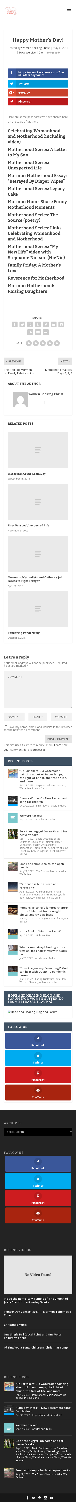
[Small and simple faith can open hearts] (13, 866)
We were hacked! (30, 815)
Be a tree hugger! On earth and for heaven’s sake (43, 833)
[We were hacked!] (13, 818)
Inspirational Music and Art (50, 785)
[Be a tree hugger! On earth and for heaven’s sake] (13, 834)
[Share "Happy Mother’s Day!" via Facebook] (15, 324)
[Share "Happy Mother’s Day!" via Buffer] (61, 324)
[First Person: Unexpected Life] (38, 502)
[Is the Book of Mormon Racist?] (13, 934)
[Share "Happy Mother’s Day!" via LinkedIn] (53, 324)
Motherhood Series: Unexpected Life (28, 165)
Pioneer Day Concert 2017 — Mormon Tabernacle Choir (37, 1313)
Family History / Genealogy (44, 1451)
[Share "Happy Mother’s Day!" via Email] (38, 332)
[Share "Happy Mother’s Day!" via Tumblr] (38, 324)
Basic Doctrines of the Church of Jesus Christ (39, 840)
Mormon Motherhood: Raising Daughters (31, 288)
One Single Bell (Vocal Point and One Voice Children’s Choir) (32, 1336)
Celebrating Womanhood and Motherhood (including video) (37, 136)
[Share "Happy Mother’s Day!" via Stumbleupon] (30, 332)
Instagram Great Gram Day (27, 473)
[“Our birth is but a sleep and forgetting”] (13, 887)
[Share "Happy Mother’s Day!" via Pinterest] (46, 324)
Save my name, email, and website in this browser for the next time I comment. (38, 728)
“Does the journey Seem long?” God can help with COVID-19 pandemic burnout (43, 971)
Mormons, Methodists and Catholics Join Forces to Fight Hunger (36, 579)
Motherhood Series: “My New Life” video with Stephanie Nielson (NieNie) (36, 252)
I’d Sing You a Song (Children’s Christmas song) (36, 1347)
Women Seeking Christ (35, 48)
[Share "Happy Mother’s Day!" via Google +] (30, 324)
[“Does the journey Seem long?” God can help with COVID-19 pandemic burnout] (13, 971)
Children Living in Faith (48, 891)
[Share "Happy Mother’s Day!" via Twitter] (22, 324)
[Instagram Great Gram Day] (38, 450)
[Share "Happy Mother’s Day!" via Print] (46, 332)
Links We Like (43, 935)
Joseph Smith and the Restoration (42, 1453)
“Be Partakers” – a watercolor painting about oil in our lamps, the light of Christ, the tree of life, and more (43, 776)
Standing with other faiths (49, 918)
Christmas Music (15, 1325)
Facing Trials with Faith (47, 979)
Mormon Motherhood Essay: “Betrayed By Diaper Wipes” (37, 178)
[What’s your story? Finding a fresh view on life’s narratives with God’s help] (13, 950)
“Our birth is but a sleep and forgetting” (38, 885)
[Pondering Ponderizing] (38, 609)
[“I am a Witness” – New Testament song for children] (13, 801)
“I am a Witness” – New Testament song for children (43, 800)
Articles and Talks (45, 819)
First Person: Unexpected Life (28, 525)
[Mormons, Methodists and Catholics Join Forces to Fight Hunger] (38, 554)
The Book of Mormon (48, 871)
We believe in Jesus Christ (33, 788)
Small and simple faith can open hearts (41, 865)
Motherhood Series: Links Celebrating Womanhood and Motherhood (35, 233)
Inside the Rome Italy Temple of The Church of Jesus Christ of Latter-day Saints (36, 1300)
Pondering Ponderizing (24, 633)
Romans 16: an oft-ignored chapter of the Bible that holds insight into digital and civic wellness (43, 911)
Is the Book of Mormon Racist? (40, 931)
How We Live (27, 52)
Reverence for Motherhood (36, 278)
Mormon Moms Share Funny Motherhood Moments (37, 204)
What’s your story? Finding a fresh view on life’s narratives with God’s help (43, 950)
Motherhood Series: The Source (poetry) (33, 217)
